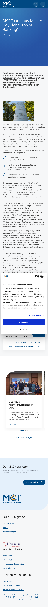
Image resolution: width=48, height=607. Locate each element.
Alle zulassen (24, 322)
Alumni (5, 527)
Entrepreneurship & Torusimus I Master (25, 346)
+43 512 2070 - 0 (9, 581)
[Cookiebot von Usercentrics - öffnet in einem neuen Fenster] (35, 276)
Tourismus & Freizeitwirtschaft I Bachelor (25, 342)
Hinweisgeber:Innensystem (13, 564)
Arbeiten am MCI (9, 536)
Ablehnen (24, 329)
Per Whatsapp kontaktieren (13, 589)
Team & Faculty (9, 523)
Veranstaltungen (9, 532)
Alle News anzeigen (24, 437)
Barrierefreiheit (9, 568)
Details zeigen (35, 315)
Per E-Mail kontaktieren (12, 585)
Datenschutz (8, 560)
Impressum (7, 555)
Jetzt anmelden (32, 482)
